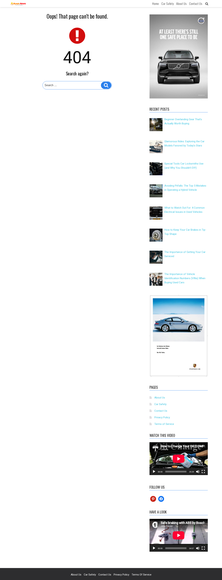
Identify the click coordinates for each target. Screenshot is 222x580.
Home (155, 3)
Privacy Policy (162, 417)
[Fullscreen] (203, 471)
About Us (181, 3)
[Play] (154, 471)
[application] (179, 458)
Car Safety (167, 3)
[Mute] (197, 471)
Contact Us (195, 3)
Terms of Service (164, 424)
